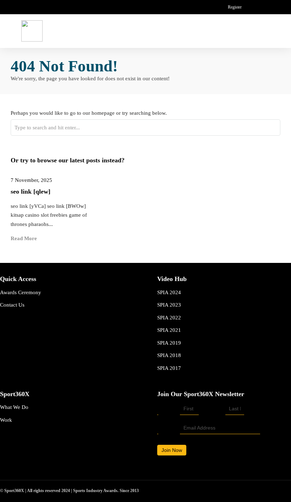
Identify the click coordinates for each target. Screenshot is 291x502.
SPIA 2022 (169, 317)
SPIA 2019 (169, 343)
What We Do (14, 407)
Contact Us (12, 305)
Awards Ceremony (20, 292)
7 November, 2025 (31, 180)
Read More (24, 238)
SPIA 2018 (169, 355)
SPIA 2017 (169, 368)
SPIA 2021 (169, 330)
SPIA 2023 (169, 305)
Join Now (171, 450)
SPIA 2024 (169, 292)
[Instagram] (276, 7)
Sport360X (14, 394)
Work (6, 420)
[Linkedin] (264, 7)
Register (235, 7)
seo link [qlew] (30, 191)
